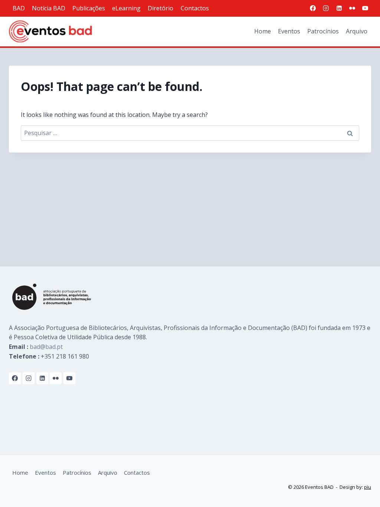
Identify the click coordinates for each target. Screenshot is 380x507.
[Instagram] (326, 8)
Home (262, 31)
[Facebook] (313, 8)
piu (367, 487)
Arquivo (356, 31)
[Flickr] (352, 8)
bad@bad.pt (46, 347)
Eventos (289, 31)
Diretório (160, 8)
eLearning (126, 8)
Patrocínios (323, 31)
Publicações (88, 8)
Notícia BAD (48, 8)
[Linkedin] (339, 8)
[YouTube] (365, 8)
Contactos (195, 8)
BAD (19, 8)
